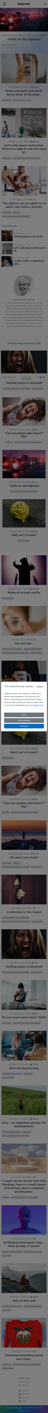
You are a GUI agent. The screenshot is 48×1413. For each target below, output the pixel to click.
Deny (24, 715)
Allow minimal (24, 720)
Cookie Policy (38, 705)
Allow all (24, 726)
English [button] (39, 686)
